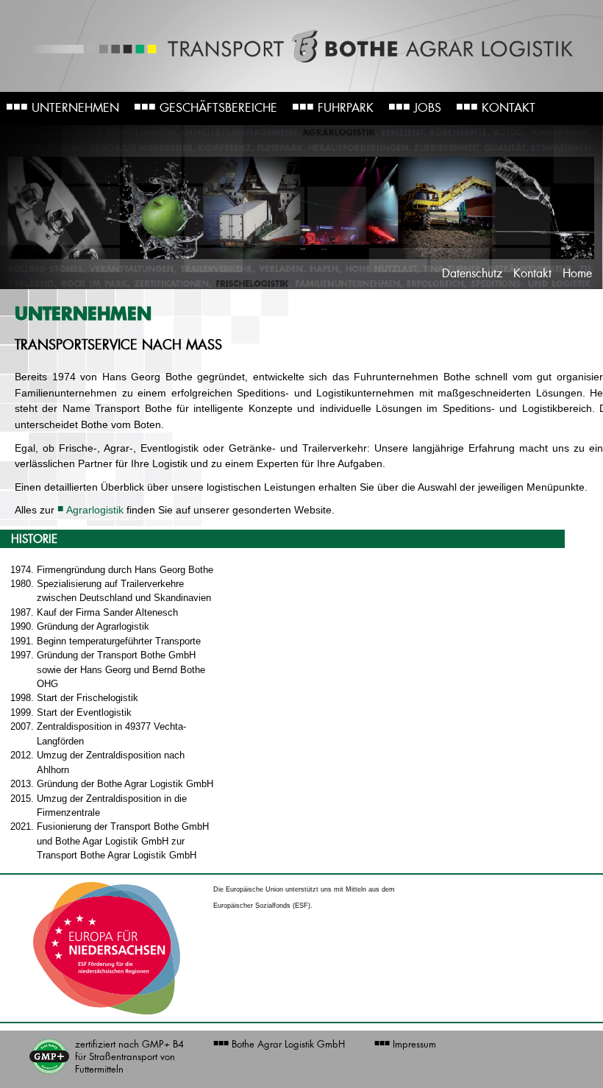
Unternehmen (62, 106)
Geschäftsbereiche (205, 106)
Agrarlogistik (95, 510)
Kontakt (495, 106)
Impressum (405, 1044)
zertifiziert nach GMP (129, 1056)
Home (577, 273)
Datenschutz (472, 273)
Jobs (414, 106)
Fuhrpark (333, 106)
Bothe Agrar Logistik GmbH (279, 1044)
